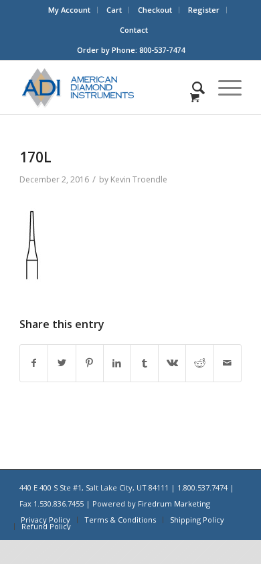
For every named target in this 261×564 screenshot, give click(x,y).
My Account (69, 10)
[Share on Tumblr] (144, 363)
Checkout (155, 10)
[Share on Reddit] (199, 363)
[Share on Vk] (172, 363)
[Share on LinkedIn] (117, 363)
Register (204, 10)
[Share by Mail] (227, 363)
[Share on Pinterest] (89, 363)
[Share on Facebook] (34, 363)
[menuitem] (69, 10)
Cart (114, 10)
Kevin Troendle (138, 179)
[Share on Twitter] (61, 363)
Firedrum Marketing (174, 504)
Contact (134, 30)
